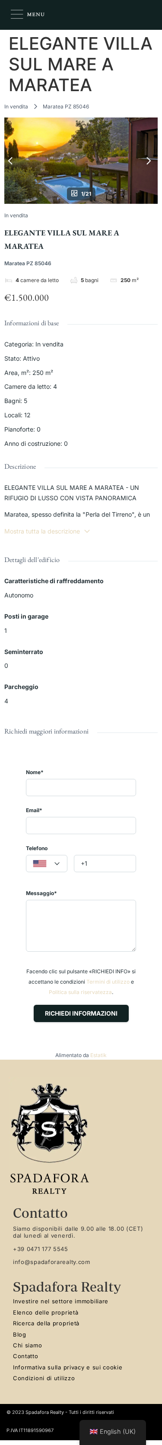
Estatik (98, 1055)
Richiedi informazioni (81, 1013)
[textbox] (46, 864)
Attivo (31, 358)
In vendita (16, 106)
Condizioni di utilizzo (44, 1378)
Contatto (25, 1356)
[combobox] (46, 863)
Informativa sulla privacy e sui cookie (68, 1367)
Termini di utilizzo (108, 981)
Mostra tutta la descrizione (42, 531)
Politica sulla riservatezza (80, 992)
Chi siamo (27, 1345)
